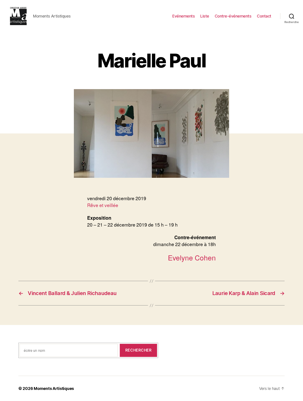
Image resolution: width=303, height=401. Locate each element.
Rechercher (138, 350)
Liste (204, 16)
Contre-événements (233, 16)
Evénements (183, 16)
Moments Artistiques (54, 388)
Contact (264, 16)
